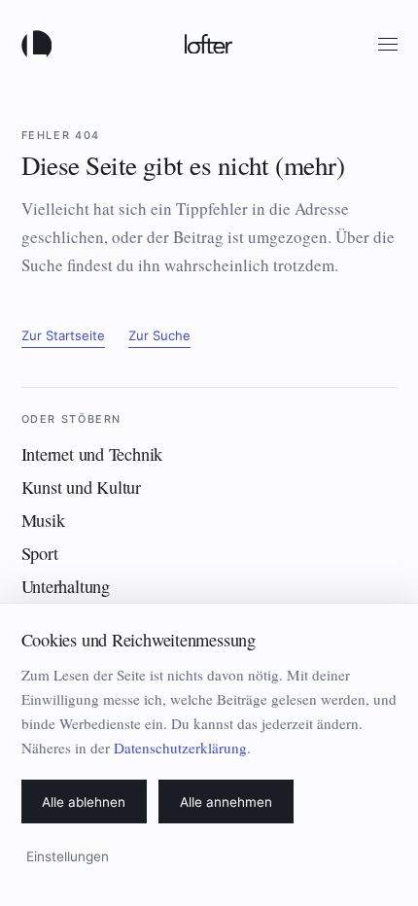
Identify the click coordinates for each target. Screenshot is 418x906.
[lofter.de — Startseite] (40, 43)
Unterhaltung (65, 586)
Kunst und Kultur (81, 487)
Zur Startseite (63, 335)
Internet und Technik (92, 454)
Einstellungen (67, 856)
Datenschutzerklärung (180, 747)
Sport (39, 553)
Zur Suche (159, 335)
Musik (43, 520)
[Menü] (387, 44)
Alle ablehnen (83, 802)
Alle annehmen (226, 802)
